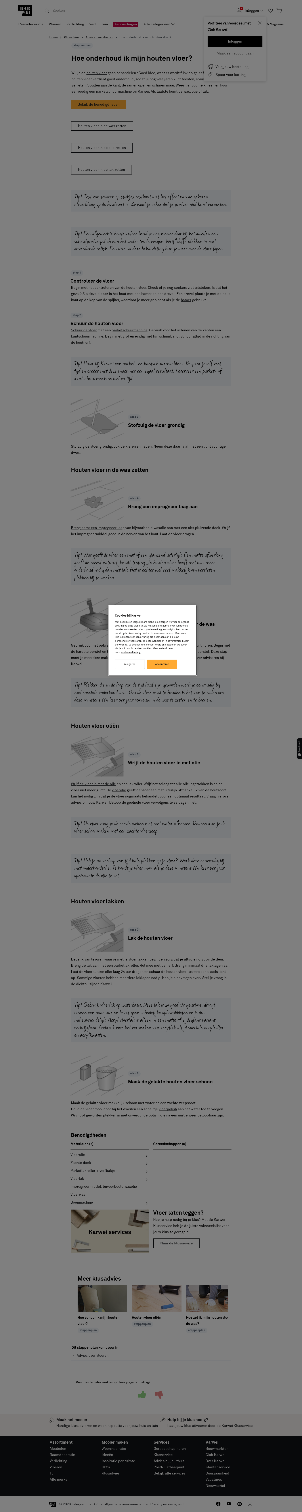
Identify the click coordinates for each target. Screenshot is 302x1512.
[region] (152, 640)
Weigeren (130, 664)
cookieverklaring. (131, 652)
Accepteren (162, 664)
